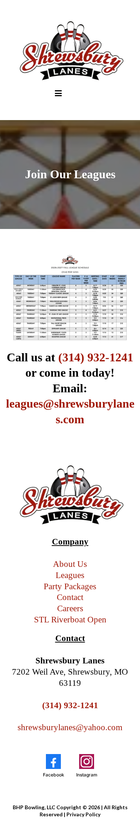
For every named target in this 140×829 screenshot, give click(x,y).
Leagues (70, 575)
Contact (70, 597)
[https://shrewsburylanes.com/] (70, 51)
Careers (70, 608)
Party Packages (70, 586)
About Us (70, 564)
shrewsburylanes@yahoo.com (70, 727)
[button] (58, 94)
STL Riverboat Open (70, 619)
